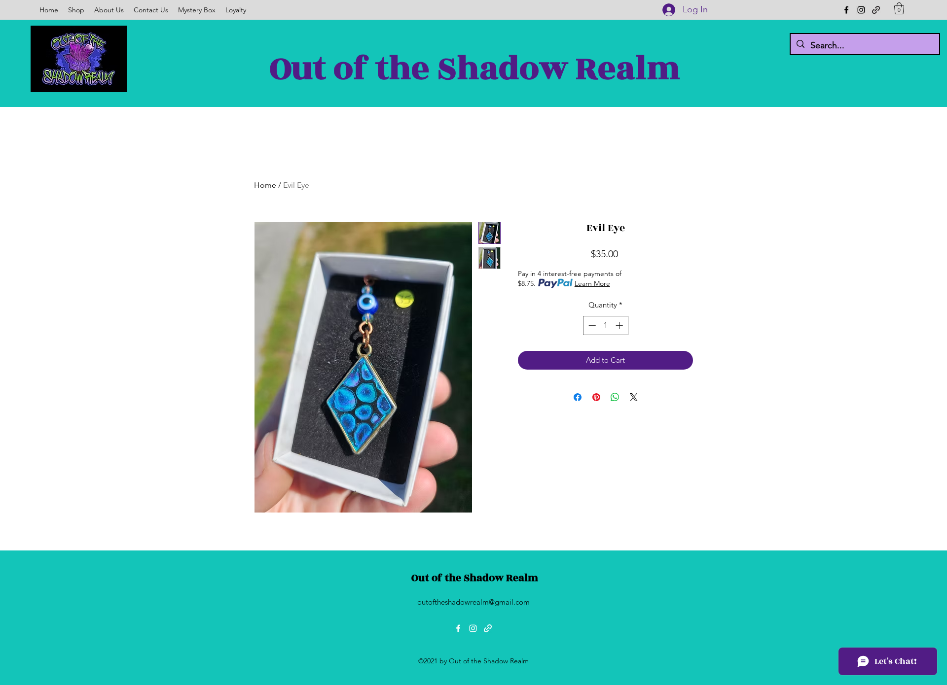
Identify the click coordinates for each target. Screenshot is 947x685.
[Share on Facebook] (577, 397)
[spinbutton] (605, 325)
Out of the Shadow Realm (475, 69)
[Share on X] (634, 397)
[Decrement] (591, 325)
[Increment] (620, 325)
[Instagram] (861, 10)
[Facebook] (846, 10)
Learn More (592, 283)
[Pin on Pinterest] (596, 397)
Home (265, 185)
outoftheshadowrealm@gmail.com (473, 602)
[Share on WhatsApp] (615, 397)
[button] (899, 8)
